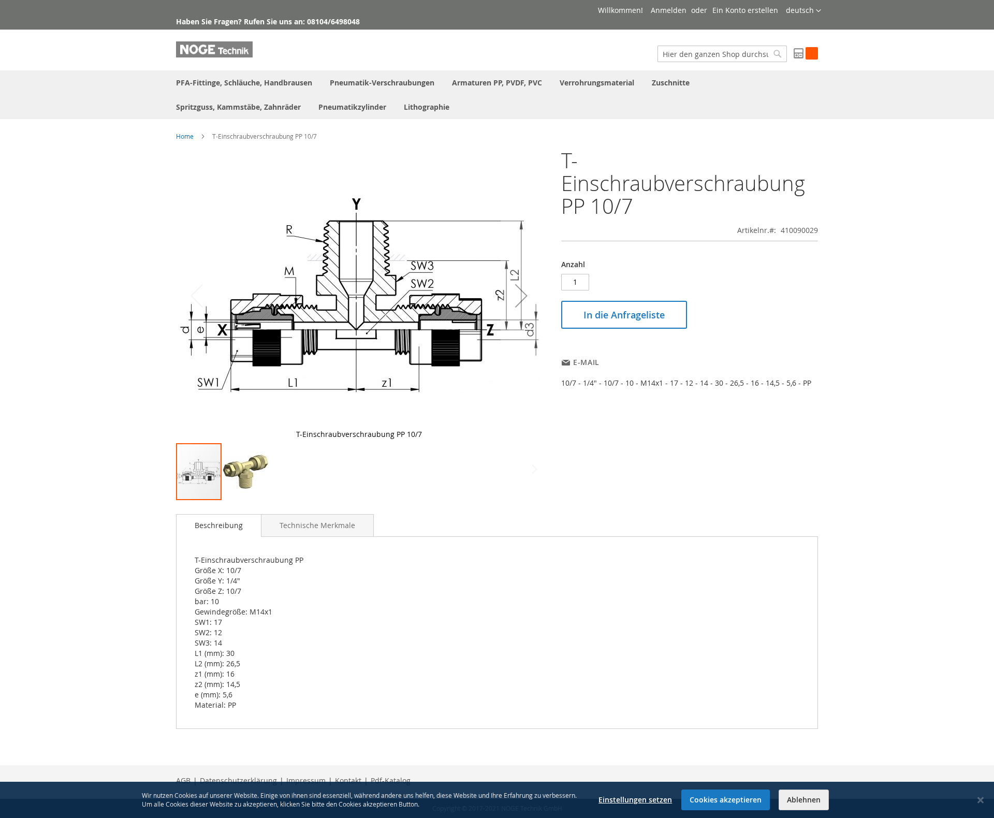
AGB (183, 780)
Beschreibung (219, 525)
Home (185, 136)
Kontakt (348, 780)
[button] (803, 11)
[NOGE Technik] (214, 49)
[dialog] (497, 800)
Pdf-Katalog (391, 780)
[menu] (497, 94)
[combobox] (722, 54)
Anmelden (668, 10)
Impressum (306, 780)
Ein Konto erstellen (745, 10)
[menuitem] (244, 82)
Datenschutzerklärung (238, 780)
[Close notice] (980, 800)
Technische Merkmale (317, 525)
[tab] (218, 525)
